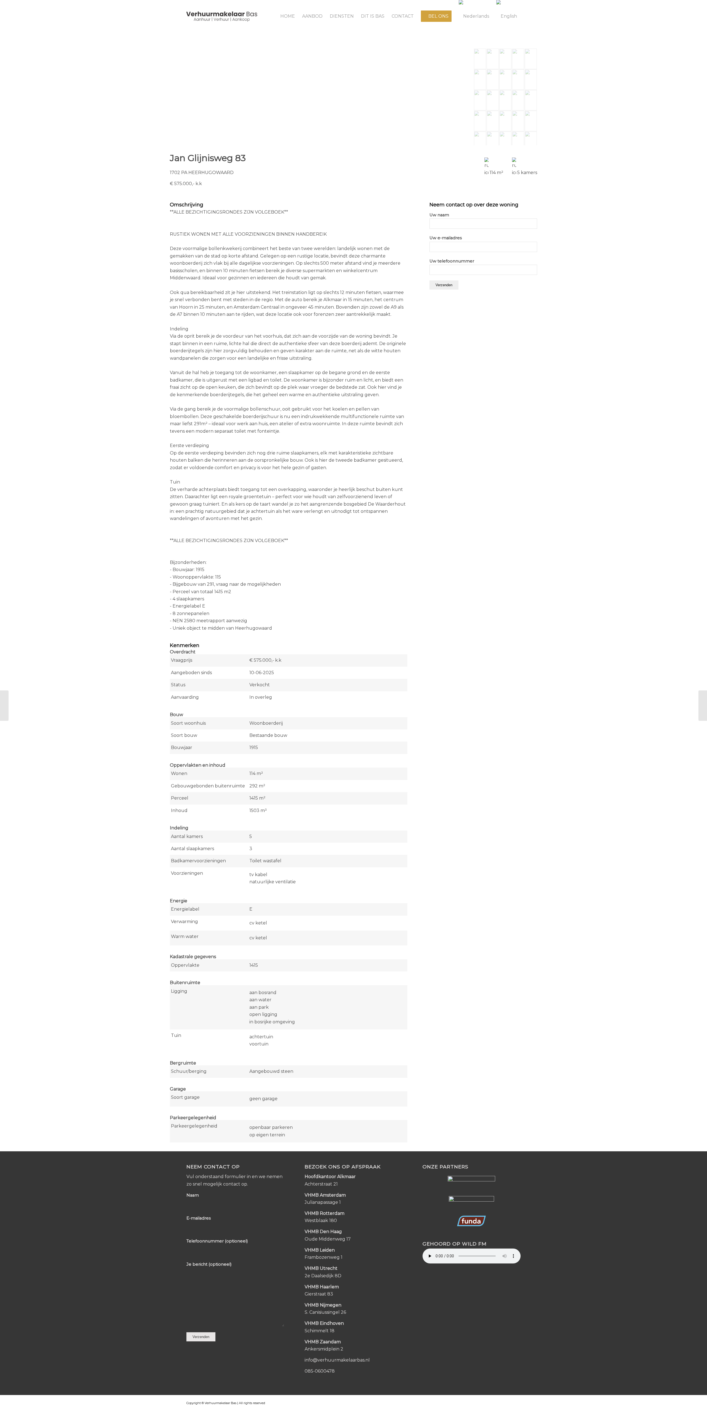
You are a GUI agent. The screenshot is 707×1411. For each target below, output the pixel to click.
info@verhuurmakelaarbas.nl (337, 1360)
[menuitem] (288, 16)
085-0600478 (320, 1371)
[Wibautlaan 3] (4, 705)
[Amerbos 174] (702, 705)
